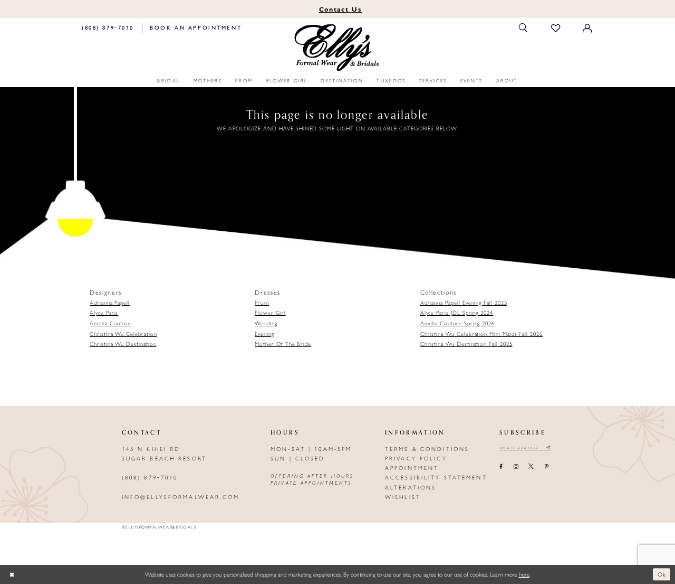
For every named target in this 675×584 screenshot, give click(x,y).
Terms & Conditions (427, 449)
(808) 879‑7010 (150, 477)
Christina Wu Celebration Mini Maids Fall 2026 (481, 333)
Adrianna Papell (110, 302)
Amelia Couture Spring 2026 (457, 323)
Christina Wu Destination (123, 343)
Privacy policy (416, 458)
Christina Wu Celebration (123, 333)
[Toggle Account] (588, 28)
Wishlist (403, 497)
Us (340, 9)
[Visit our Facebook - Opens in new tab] (501, 467)
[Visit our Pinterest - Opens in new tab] (546, 467)
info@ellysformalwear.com (181, 497)
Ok (662, 574)
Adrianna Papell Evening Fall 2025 (463, 302)
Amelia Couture (110, 323)
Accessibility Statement (436, 477)
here (524, 574)
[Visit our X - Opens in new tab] (531, 467)
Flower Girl (270, 312)
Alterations (410, 487)
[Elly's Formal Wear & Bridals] (337, 48)
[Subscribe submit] (549, 447)
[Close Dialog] (12, 575)
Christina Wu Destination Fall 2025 (466, 343)
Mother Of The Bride (283, 343)
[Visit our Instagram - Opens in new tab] (515, 467)
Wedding (266, 323)
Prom (262, 302)
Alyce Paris (104, 312)
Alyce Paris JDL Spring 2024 (456, 312)
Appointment (412, 468)
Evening (264, 333)
